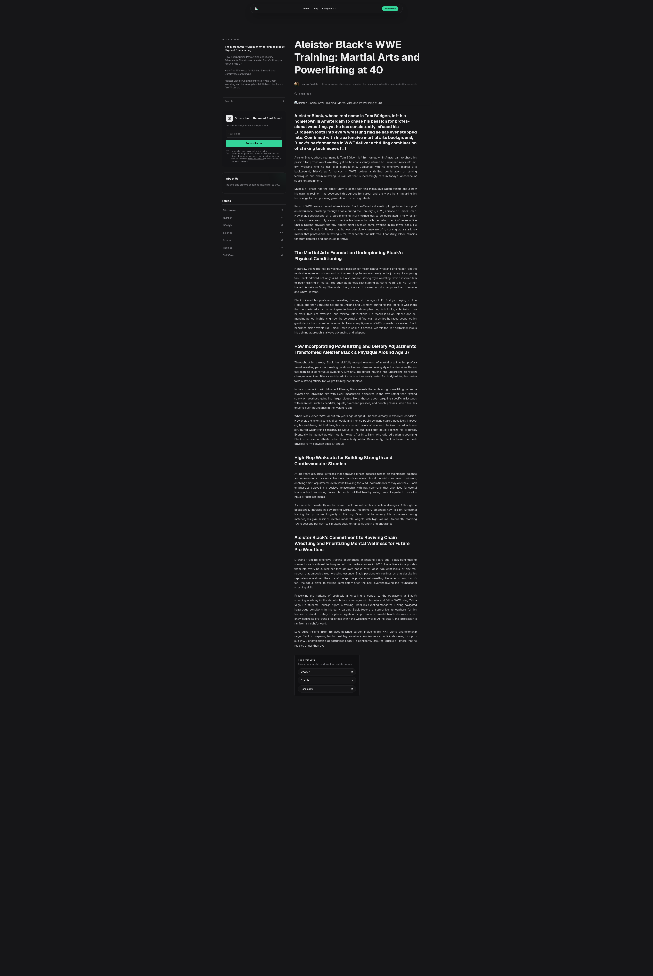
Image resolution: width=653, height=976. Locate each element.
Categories (328, 8)
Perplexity (307, 688)
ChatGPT (306, 671)
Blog (316, 8)
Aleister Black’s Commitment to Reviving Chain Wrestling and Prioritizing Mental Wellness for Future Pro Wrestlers (254, 84)
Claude (305, 680)
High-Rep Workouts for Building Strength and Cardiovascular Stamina (250, 72)
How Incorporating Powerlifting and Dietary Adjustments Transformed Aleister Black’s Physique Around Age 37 (253, 60)
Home (306, 8)
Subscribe (390, 8)
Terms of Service (256, 158)
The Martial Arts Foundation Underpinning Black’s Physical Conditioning (255, 48)
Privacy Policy (241, 161)
